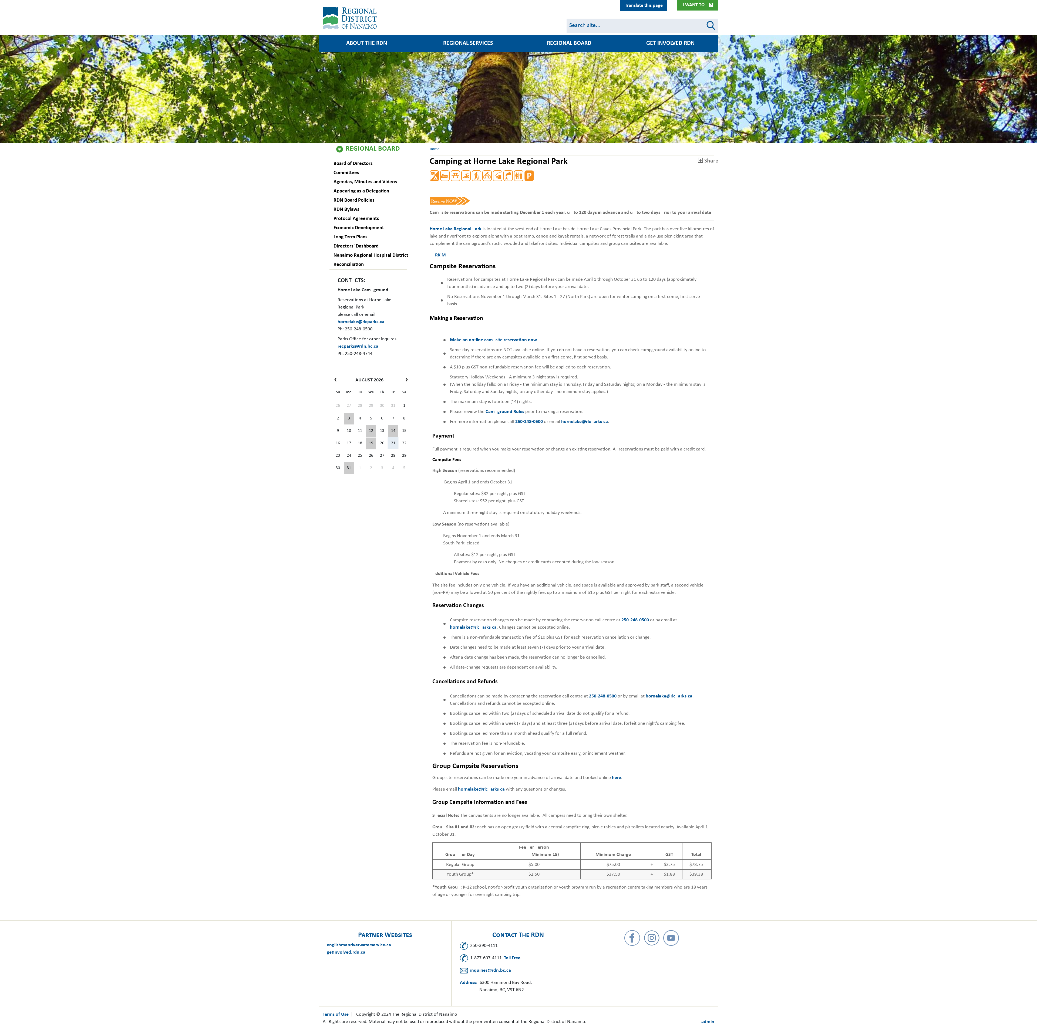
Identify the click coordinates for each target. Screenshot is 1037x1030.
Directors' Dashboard (356, 246)
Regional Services (468, 43)
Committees (346, 172)
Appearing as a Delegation (361, 191)
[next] (405, 380)
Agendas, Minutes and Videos (365, 182)
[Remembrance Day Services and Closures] (393, 431)
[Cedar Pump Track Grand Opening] (349, 468)
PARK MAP (441, 255)
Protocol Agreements (356, 218)
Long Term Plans (351, 237)
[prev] (337, 380)
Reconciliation (349, 264)
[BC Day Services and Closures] (349, 419)
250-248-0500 (529, 421)
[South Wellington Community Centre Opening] (371, 443)
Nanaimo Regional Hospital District (371, 255)
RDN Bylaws (346, 209)
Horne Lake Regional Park (456, 229)
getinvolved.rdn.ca (346, 952)
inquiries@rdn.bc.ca (490, 970)
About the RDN (366, 43)
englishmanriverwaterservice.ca (359, 945)
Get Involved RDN (670, 43)
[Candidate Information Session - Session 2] (371, 431)
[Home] (351, 18)
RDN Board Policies (354, 200)
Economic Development (359, 228)
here (616, 777)
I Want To (694, 5)
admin (707, 1021)
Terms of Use (336, 1014)
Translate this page (644, 5)
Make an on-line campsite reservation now (493, 340)
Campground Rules (505, 411)
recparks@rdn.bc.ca (358, 346)
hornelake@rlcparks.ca (361, 321)
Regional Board (373, 149)
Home (435, 149)
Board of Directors (353, 163)
